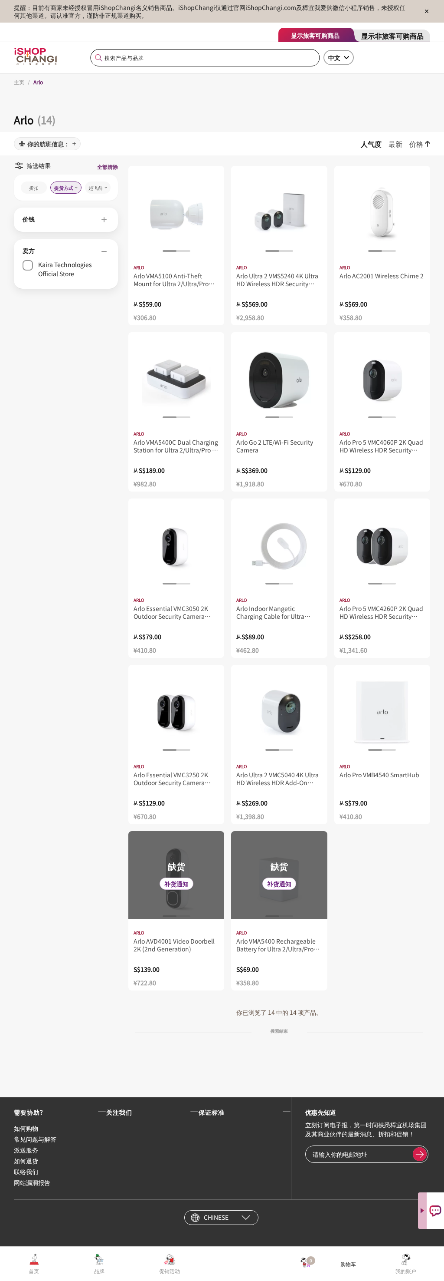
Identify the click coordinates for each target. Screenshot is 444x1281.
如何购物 (26, 1128)
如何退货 (26, 1160)
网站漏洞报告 (32, 1182)
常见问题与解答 (35, 1139)
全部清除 (107, 166)
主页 (19, 82)
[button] (66, 220)
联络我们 (26, 1171)
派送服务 (26, 1150)
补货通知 (176, 883)
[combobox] (205, 58)
